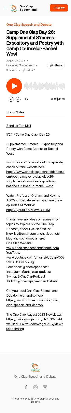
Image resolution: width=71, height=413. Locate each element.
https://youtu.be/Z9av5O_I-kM (28, 210)
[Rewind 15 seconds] (11, 99)
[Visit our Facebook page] (26, 387)
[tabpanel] (35, 231)
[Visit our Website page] (45, 387)
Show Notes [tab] (15, 112)
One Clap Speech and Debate (28, 8)
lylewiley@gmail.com (21, 234)
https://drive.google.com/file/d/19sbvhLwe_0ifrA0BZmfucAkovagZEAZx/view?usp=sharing (34, 324)
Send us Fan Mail (18, 126)
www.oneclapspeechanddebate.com (32, 248)
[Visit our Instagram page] (35, 387)
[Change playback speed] (26, 99)
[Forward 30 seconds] (18, 99)
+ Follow (59, 8)
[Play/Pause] (14, 86)
